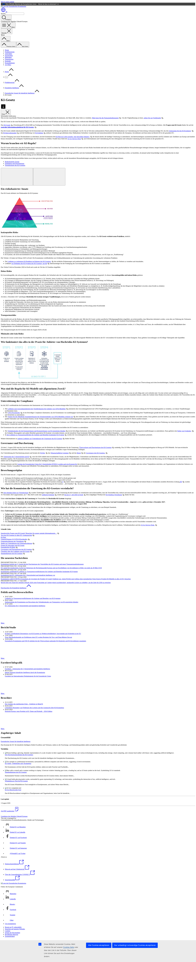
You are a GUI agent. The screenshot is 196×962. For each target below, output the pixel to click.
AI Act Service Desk (74, 139)
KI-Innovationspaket (10, 133)
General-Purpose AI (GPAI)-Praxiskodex (14, 539)
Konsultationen (10, 63)
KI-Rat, (42, 453)
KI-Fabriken (39, 133)
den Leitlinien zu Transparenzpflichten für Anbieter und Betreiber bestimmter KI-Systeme (35, 435)
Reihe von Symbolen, (184, 431)
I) (62, 482)
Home (7, 50)
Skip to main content (7, 2)
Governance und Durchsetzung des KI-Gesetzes (16, 549)
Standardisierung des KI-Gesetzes (12, 553)
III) (181, 482)
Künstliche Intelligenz (12, 88)
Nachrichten (9, 55)
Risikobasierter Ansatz (12, 162)
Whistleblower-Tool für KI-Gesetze (16, 781)
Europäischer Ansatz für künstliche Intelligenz (20, 93)
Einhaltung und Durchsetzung (14, 163)
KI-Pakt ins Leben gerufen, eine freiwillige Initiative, (73, 137)
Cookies (7, 931)
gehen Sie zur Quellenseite (152, 118)
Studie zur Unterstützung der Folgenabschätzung (16, 543)
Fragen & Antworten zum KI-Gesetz (12, 545)
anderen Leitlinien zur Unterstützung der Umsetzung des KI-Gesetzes (40, 438)
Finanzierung (9, 59)
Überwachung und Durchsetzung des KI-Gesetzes (95, 447)
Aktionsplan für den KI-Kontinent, (180, 131)
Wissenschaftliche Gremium (60, 453)
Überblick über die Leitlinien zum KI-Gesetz (15, 551)
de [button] (6, 12)
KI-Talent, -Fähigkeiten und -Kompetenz (18, 763)
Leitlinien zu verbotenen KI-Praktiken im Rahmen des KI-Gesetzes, (29, 261)
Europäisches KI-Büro (8, 547)
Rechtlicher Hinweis (11, 934)
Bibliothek (8, 57)
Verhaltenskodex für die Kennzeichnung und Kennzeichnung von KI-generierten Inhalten (36, 431)
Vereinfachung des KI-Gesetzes (15, 165)
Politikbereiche (9, 52)
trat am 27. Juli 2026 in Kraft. (73, 495)
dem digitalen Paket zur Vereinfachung (15, 493)
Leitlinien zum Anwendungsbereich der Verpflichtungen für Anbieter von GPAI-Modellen (37, 409)
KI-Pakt (3, 537)
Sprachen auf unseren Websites (15, 929)
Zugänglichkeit (10, 936)
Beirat (79, 453)
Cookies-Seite (68, 947)
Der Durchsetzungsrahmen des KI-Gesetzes (19, 755)
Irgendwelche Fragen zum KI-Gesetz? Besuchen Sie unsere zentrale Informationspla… (29, 533)
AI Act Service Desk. (148, 525)
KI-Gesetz (7, 125)
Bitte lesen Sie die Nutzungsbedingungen (105, 118)
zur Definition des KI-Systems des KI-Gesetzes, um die (29, 263)
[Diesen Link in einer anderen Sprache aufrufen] (120, 118)
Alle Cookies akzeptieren (98, 945)
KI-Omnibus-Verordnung (114, 495)
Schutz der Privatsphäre (12, 933)
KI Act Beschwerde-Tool (13, 790)
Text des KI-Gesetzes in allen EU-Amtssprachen (16, 535)
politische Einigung (48, 495)
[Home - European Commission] (13, 6)
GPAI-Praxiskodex (14, 413)
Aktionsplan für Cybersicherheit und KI (16, 457)
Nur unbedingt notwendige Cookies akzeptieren (135, 945)
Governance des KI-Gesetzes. (95, 453)
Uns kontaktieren (10, 924)
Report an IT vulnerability (13, 927)
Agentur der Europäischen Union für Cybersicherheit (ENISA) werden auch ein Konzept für (47, 464)
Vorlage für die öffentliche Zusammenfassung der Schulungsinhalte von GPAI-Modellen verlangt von (40, 417)
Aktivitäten (8, 54)
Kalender (8, 61)
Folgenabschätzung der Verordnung (12, 541)
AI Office (8, 65)
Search (3, 13)
